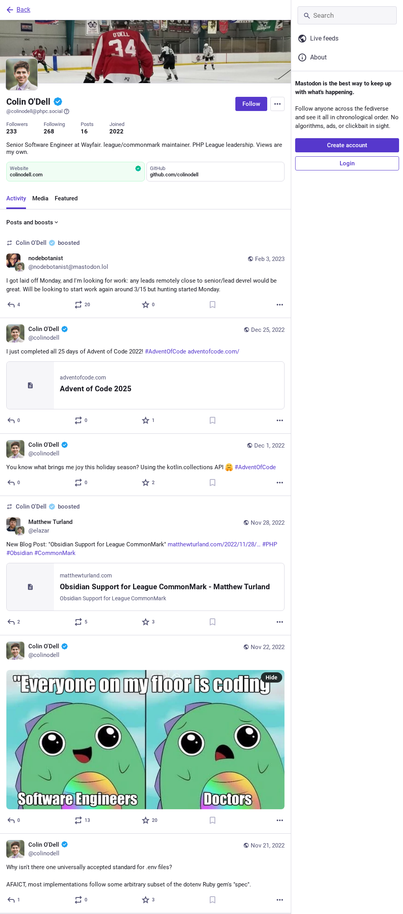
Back (23, 9)
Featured (66, 198)
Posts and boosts (29, 222)
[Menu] (277, 104)
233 (11, 131)
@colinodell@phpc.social (34, 111)
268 (49, 131)
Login (347, 163)
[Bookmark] (212, 304)
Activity (16, 198)
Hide (271, 677)
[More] (280, 304)
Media (40, 198)
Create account (347, 145)
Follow (251, 103)
